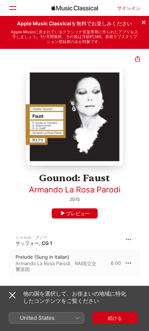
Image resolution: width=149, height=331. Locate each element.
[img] (74, 7)
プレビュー (78, 213)
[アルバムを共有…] (137, 59)
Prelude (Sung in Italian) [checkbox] (42, 257)
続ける (115, 318)
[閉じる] (143, 21)
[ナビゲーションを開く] (12, 8)
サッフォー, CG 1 (34, 243)
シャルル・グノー (31, 237)
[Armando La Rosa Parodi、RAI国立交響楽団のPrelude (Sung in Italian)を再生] (5, 263)
